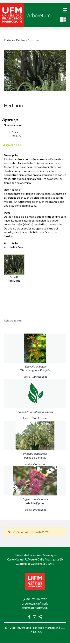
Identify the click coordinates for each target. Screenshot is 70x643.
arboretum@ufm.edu (35, 603)
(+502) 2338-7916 (35, 599)
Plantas (20, 40)
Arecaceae (39, 464)
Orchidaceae (39, 376)
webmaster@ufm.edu (35, 607)
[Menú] (65, 10)
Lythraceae (39, 509)
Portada (9, 40)
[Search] (65, 19)
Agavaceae (12, 145)
